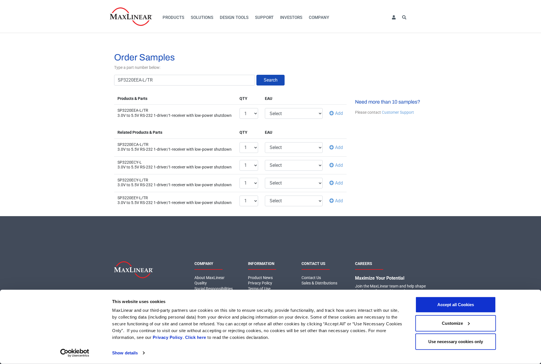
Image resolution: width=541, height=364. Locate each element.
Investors (291, 17)
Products (173, 17)
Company (319, 17)
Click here (195, 337)
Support (264, 17)
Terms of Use (259, 288)
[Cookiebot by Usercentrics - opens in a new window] (74, 353)
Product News (260, 277)
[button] (394, 17)
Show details (125, 352)
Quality (200, 283)
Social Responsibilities (213, 288)
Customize (452, 323)
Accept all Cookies (455, 304)
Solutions (202, 17)
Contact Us (311, 277)
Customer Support (398, 112)
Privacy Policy (168, 337)
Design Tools (234, 17)
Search (271, 80)
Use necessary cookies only (455, 341)
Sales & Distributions (319, 283)
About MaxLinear (209, 277)
